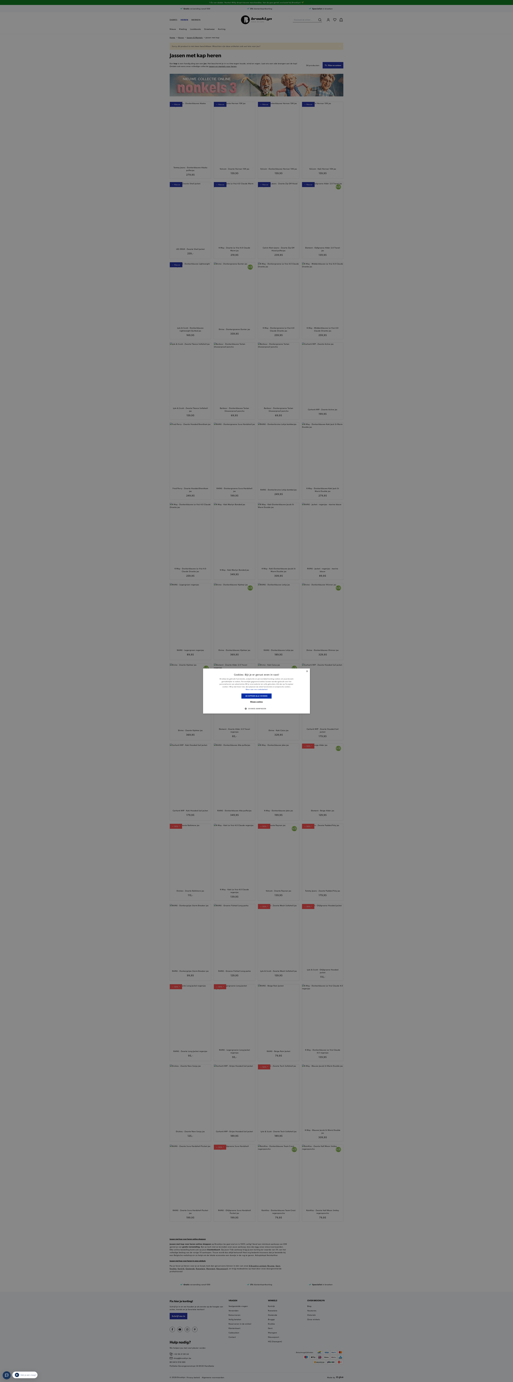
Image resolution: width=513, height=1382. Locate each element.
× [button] (307, 671)
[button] (256, 708)
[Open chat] (7, 1375)
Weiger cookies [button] (256, 702)
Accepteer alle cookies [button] (256, 696)
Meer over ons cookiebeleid (256, 689)
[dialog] (256, 691)
